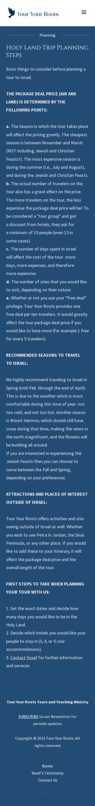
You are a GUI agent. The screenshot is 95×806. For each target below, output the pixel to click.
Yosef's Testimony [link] (47, 772)
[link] (33, 12)
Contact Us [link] (47, 780)
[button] (84, 12)
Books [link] (47, 765)
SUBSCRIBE (28, 716)
